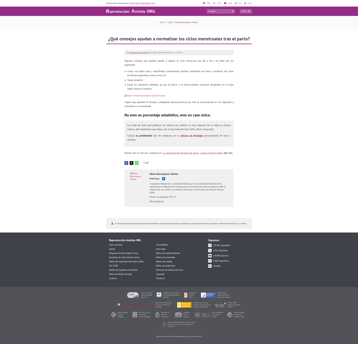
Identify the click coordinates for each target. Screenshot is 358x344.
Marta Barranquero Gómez (186, 22)
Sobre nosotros (115, 245)
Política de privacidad (165, 257)
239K (208, 3)
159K (229, 3)
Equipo (112, 249)
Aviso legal (160, 249)
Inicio (162, 22)
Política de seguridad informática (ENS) (126, 261)
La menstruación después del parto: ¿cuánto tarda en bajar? (193, 153)
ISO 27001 (113, 266)
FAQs (170, 22)
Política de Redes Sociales (120, 274)
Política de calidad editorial (168, 253)
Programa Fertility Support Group (123, 253)
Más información (157, 201)
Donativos (160, 278)
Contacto (113, 278)
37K (239, 3)
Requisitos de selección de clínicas (124, 257)
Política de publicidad (165, 266)
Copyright (160, 274)
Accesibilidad (162, 245)
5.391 (218, 3)
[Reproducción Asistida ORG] (130, 11)
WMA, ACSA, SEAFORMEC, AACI (143, 3)
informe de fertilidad (192, 135)
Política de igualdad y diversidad (123, 270)
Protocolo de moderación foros (169, 270)
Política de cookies (164, 261)
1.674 (249, 3)
